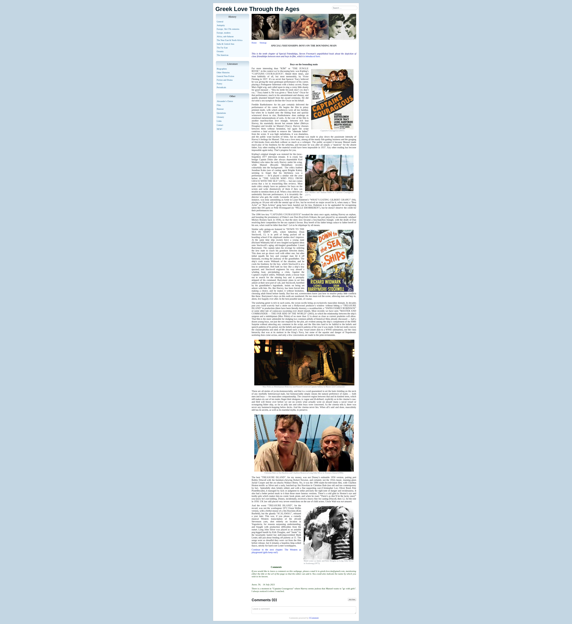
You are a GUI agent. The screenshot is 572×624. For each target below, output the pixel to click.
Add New (352, 599)
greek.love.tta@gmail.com (332, 571)
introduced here (312, 56)
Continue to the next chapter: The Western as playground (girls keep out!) (276, 551)
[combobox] (344, 8)
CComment (314, 618)
